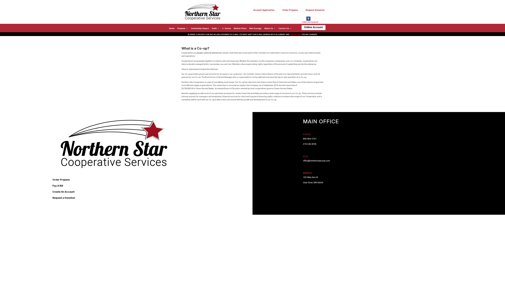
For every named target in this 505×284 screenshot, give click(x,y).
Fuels (214, 28)
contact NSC (295, 34)
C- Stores (226, 28)
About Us (268, 28)
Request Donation (315, 10)
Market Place (240, 28)
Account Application (263, 10)
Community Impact (200, 28)
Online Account (313, 27)
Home (172, 28)
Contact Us (284, 28)
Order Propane (290, 10)
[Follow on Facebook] (308, 19)
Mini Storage (255, 28)
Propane (181, 28)
